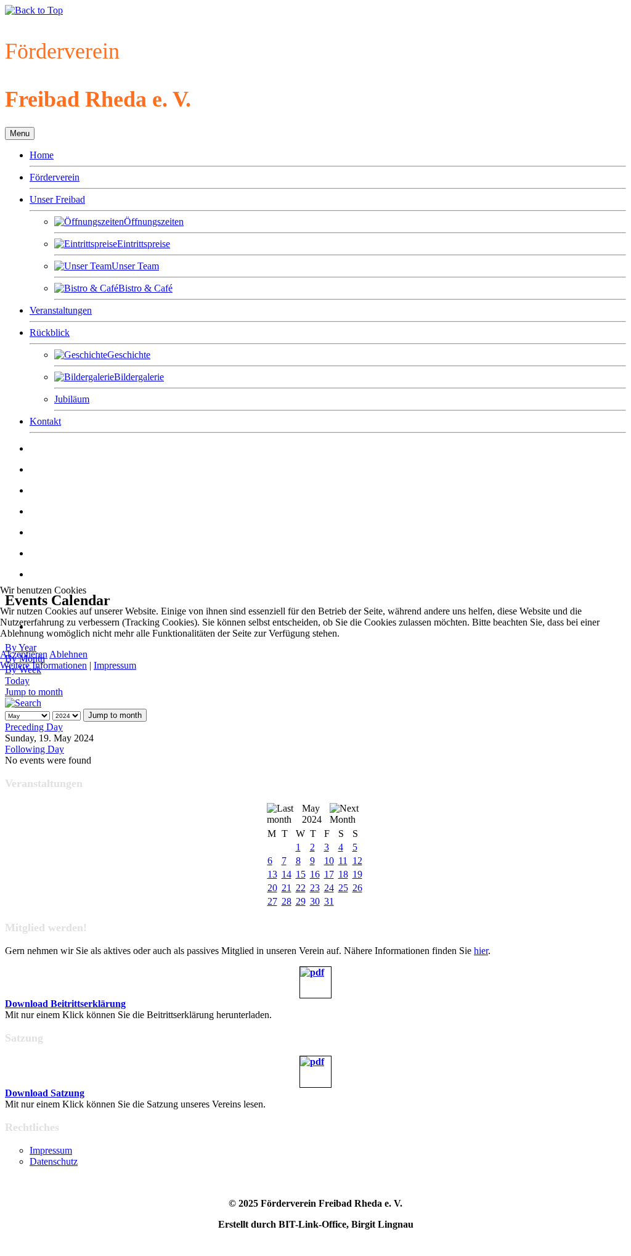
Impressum (115, 665)
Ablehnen (68, 654)
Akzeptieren (23, 654)
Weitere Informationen (43, 665)
